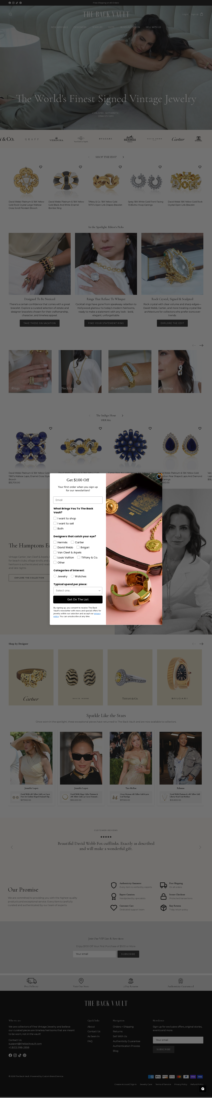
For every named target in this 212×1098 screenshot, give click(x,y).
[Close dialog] (159, 476)
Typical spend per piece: (70, 584)
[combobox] (77, 590)
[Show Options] (99, 590)
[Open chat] (202, 1088)
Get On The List (78, 599)
